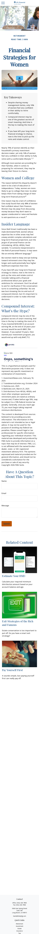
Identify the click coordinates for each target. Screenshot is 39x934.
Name (4, 481)
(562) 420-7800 (22, 903)
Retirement (19, 924)
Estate (20, 928)
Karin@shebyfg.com (19, 916)
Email (4, 493)
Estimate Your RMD (13, 576)
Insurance (19, 931)
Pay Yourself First (12, 670)
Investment (19, 926)
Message (5, 505)
